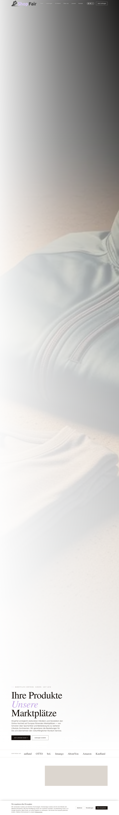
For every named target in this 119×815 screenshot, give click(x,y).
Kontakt (80, 3)
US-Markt (58, 3)
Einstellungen (89, 808)
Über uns (66, 3)
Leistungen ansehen (40, 740)
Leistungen (49, 3)
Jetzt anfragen (101, 3)
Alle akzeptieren (101, 808)
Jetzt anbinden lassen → (21, 740)
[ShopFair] (24, 3)
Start (41, 3)
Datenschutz (38, 812)
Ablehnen (79, 808)
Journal (73, 3)
